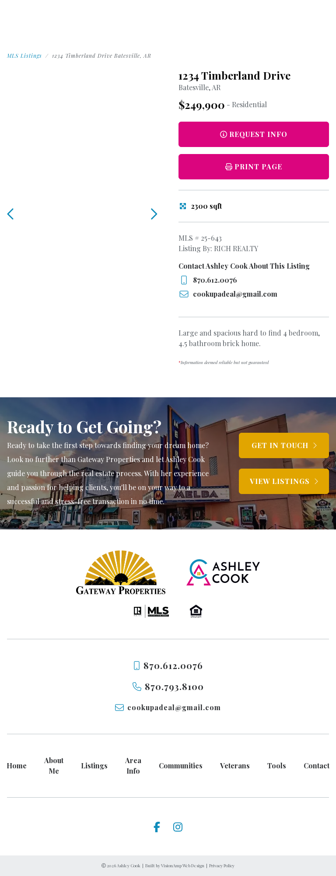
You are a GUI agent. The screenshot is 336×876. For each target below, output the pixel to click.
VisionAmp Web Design (182, 865)
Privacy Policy (221, 865)
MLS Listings (24, 55)
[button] (253, 166)
